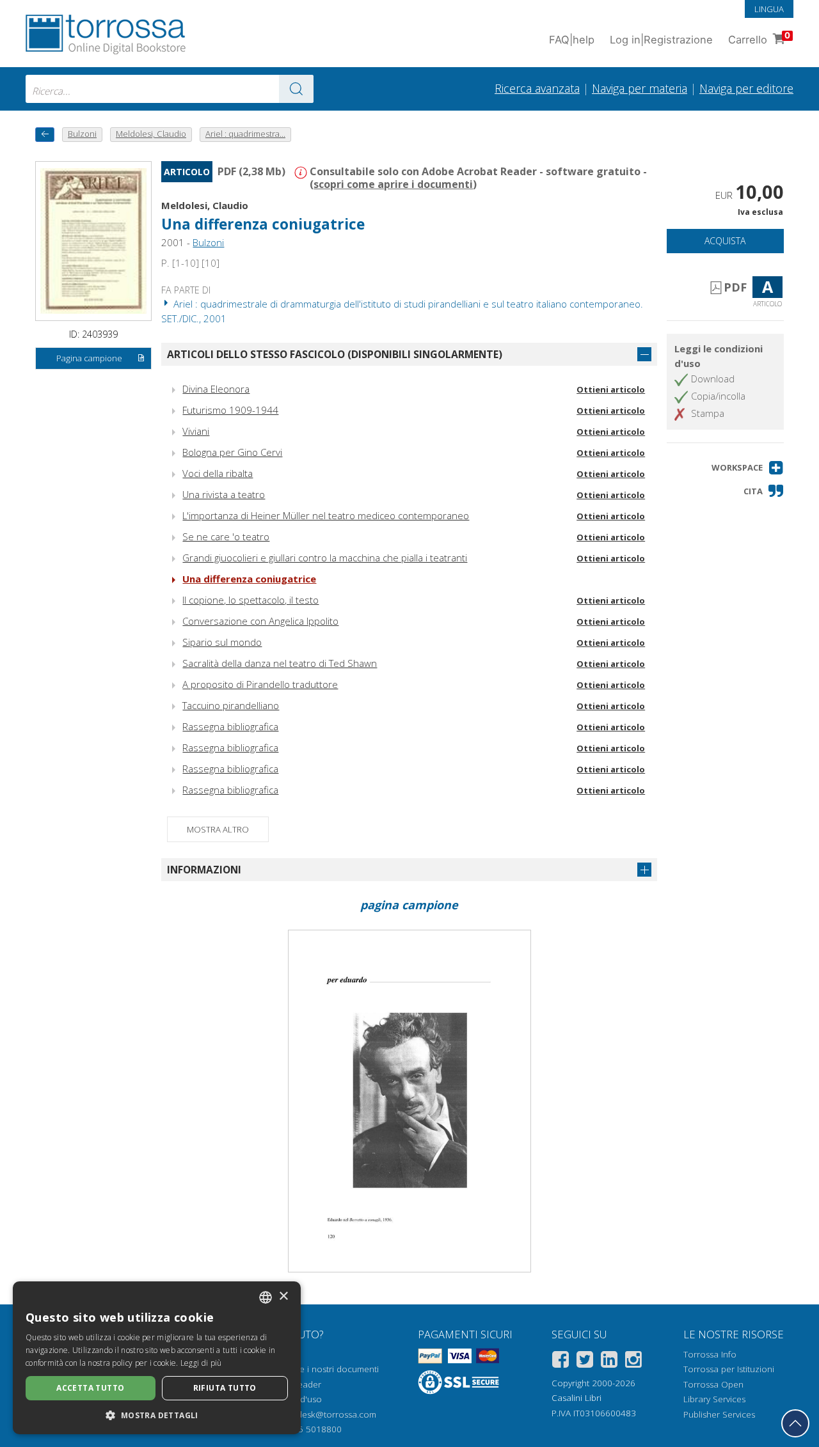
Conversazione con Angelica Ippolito (260, 620)
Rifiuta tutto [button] (225, 1387)
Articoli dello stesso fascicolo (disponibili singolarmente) (334, 354)
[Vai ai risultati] (296, 89)
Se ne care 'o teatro (225, 536)
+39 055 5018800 (306, 1429)
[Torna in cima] (795, 1423)
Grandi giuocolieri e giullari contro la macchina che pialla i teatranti (324, 557)
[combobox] (170, 89)
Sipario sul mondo (222, 642)
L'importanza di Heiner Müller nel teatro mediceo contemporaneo (325, 515)
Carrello (759, 38)
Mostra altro (218, 829)
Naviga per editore (746, 88)
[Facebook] (560, 1362)
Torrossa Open (713, 1384)
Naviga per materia (639, 88)
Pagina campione (89, 358)
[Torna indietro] (44, 134)
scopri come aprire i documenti (393, 184)
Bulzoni (208, 242)
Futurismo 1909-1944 (230, 409)
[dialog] (157, 1357)
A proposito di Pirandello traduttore (260, 684)
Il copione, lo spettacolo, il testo (250, 599)
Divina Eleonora (216, 388)
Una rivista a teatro (223, 494)
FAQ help (571, 39)
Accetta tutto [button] (90, 1387)
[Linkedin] (609, 1362)
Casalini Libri (576, 1398)
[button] (748, 468)
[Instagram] (633, 1362)
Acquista (724, 241)
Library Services (714, 1399)
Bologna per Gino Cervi (232, 452)
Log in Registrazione (661, 39)
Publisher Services (719, 1414)
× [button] (283, 1296)
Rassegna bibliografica (230, 726)
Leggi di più (201, 1362)
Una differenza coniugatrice (249, 578)
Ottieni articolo (610, 389)
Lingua (769, 9)
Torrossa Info (709, 1354)
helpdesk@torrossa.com (328, 1414)
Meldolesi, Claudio (204, 205)
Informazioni (204, 870)
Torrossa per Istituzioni (728, 1369)
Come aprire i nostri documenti (317, 1369)
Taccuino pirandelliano (230, 705)
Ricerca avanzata (537, 88)
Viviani (195, 431)
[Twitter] (585, 1362)
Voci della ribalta (217, 473)
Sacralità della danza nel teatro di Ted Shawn (279, 663)
